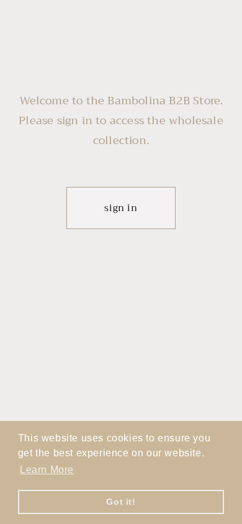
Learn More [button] (47, 469)
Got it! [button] (120, 502)
